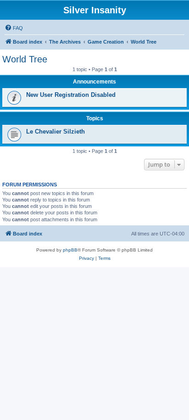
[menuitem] (14, 28)
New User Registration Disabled (71, 94)
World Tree (24, 59)
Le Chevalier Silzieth (55, 131)
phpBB (70, 249)
